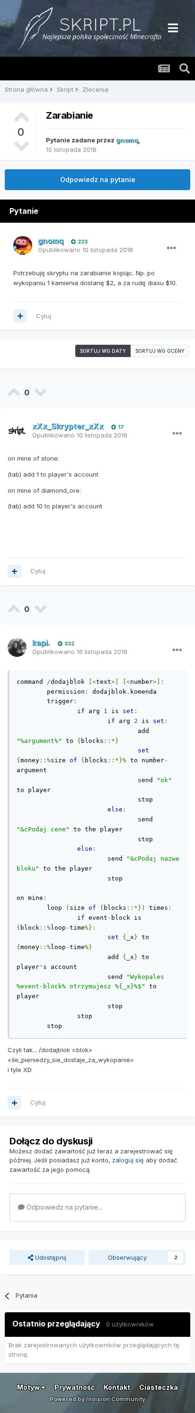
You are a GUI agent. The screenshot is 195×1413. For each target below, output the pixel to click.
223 (82, 241)
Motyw (29, 1387)
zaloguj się (128, 1160)
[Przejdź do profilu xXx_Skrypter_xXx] (17, 430)
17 (120, 427)
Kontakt (117, 1387)
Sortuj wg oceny (160, 351)
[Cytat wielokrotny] (20, 316)
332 (68, 643)
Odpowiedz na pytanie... (63, 1207)
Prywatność (74, 1387)
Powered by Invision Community (97, 1399)
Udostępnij (49, 1257)
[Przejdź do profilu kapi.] (17, 647)
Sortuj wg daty (103, 351)
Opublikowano (85, 249)
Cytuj (43, 316)
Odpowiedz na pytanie (97, 179)
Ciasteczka (158, 1387)
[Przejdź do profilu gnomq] (22, 245)
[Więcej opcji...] (171, 248)
